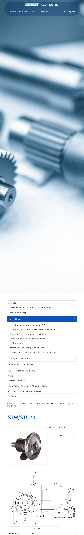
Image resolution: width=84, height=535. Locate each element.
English (71, 11)
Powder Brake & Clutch (19, 358)
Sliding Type (16, 343)
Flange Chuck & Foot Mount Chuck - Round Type (33, 352)
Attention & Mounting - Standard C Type (29, 325)
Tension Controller (17, 380)
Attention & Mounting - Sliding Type (27, 347)
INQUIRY (63, 435)
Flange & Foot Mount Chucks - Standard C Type (32, 329)
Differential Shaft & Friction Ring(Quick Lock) (29, 307)
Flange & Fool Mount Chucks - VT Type (28, 334)
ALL (15, 403)
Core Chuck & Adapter (19, 312)
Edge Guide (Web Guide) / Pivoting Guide (28, 386)
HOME (9, 403)
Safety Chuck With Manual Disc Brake (27, 338)
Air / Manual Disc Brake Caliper (23, 370)
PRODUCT (23, 11)
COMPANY (12, 11)
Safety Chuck (15, 318)
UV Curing (12, 396)
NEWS (34, 11)
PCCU (10, 376)
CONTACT (45, 11)
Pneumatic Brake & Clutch (21, 364)
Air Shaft (12, 302)
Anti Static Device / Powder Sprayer (24, 391)
